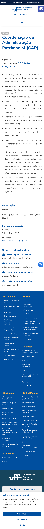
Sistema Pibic (28, 310)
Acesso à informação (34, 2)
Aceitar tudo (22, 514)
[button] (41, 9)
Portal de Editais (9, 355)
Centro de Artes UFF (9, 409)
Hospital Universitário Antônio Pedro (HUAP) (10, 423)
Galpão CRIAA (12, 263)
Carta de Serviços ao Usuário (9, 404)
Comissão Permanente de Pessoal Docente (31, 329)
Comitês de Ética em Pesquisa (30, 335)
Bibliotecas (7, 312)
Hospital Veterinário (9, 418)
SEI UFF (25, 442)
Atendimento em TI (29, 403)
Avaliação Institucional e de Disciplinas (30, 398)
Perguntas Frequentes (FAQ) (11, 351)
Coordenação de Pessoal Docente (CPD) (31, 323)
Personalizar (22, 519)
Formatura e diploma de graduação (11, 329)
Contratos (5, 461)
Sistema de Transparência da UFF (29, 447)
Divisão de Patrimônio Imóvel (19, 272)
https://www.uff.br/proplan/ (14, 240)
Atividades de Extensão (7, 398)
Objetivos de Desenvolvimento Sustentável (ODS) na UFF (9, 431)
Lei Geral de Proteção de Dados (29, 425)
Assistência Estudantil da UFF (11, 307)
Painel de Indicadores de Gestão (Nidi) (29, 431)
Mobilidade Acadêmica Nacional (11, 339)
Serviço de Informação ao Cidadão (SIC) (10, 445)
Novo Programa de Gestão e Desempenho (30, 352)
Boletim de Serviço (28, 407)
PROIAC (26, 314)
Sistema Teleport (28, 357)
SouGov (25, 370)
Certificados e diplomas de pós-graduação (10, 322)
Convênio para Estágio (10, 457)
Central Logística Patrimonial (19, 254)
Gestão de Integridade (29, 420)
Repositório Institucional (27, 305)
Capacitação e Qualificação (26, 365)
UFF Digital (27, 339)
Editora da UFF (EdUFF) (7, 414)
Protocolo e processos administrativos (30, 437)
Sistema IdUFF (9, 359)
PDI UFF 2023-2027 (29, 452)
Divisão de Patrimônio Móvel (19, 281)
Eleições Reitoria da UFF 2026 (29, 412)
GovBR (4, 2)
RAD (25, 300)
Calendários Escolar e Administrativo (29, 381)
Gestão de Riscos (28, 416)
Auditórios (25, 456)
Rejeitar (22, 525)
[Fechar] (42, 492)
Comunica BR (17, 2)
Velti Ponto (26, 360)
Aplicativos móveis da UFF (11, 301)
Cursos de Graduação (11, 334)
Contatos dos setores (22, 489)
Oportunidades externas (9, 345)
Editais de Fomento (30, 318)
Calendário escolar (10, 316)
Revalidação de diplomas (7, 439)
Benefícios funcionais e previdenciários (30, 375)
